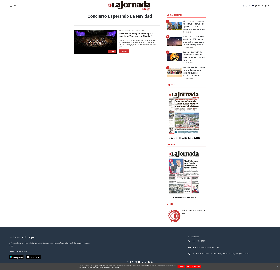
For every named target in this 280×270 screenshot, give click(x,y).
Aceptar (181, 266)
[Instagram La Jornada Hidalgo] (246, 5)
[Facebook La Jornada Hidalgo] (243, 5)
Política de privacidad (193, 266)
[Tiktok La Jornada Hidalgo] (262, 5)
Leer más (124, 51)
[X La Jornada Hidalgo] (249, 5)
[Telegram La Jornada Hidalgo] (259, 5)
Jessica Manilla (125, 31)
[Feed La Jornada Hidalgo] (269, 5)
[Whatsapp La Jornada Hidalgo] (266, 5)
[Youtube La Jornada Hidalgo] (253, 5)
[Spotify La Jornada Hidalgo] (256, 5)
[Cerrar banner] (277, 266)
